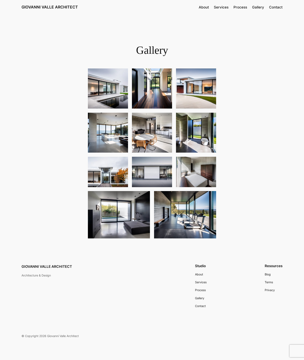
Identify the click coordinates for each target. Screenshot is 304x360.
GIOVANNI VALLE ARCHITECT (50, 7)
